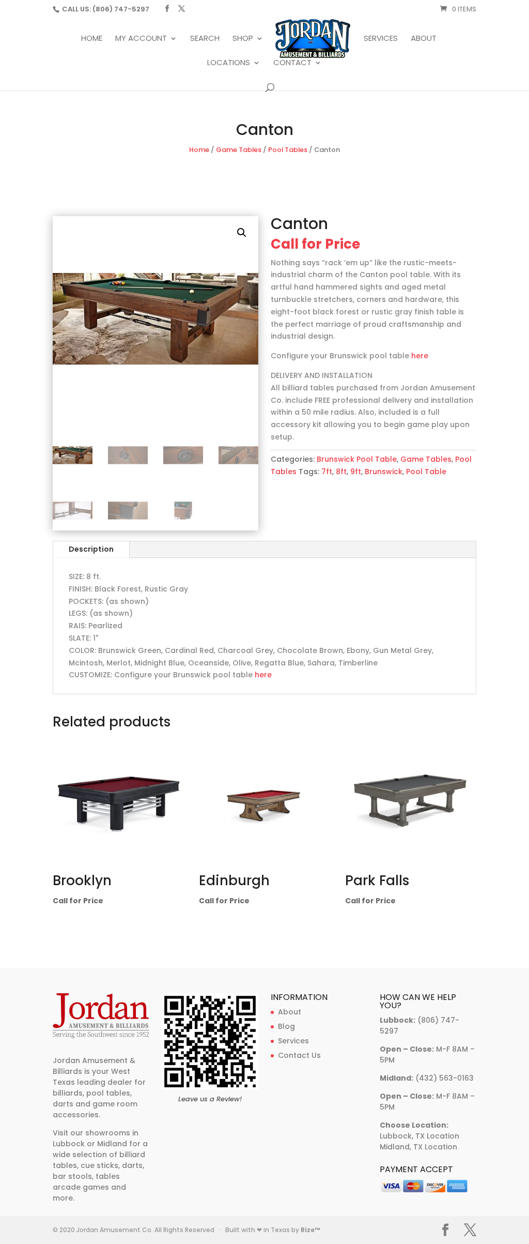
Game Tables (238, 150)
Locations (228, 63)
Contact (292, 63)
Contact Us (299, 1055)
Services (381, 39)
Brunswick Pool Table (357, 459)
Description (91, 549)
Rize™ (310, 1229)
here (419, 356)
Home (91, 39)
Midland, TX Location (418, 1147)
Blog (286, 1026)
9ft (355, 471)
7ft (326, 471)
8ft (341, 471)
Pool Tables (287, 150)
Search (205, 39)
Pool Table (426, 471)
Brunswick (383, 471)
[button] (241, 232)
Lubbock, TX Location (419, 1136)
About (424, 39)
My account (141, 39)
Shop (242, 39)
